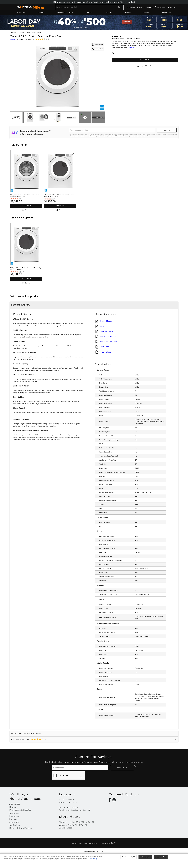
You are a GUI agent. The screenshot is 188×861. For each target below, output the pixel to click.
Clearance (89, 12)
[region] (94, 857)
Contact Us (166, 12)
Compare (28, 210)
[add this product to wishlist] (38, 153)
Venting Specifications (108, 342)
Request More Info (146, 66)
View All (98, 117)
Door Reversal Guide (108, 336)
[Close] (184, 857)
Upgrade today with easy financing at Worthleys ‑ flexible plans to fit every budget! (96, 2)
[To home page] (31, 7)
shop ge (127, 22)
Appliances (21, 12)
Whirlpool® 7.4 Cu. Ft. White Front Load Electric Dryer (26, 268)
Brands (41, 12)
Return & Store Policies (20, 828)
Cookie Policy (92, 858)
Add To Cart (145, 60)
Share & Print (99, 44)
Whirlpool (12, 39)
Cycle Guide (104, 347)
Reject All (145, 857)
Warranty (103, 326)
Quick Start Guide (106, 331)
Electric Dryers (37, 32)
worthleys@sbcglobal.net (77, 810)
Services (127, 12)
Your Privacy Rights (128, 857)
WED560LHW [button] (29, 39)
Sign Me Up (122, 768)
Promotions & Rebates (64, 12)
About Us (146, 12)
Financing (108, 12)
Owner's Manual (106, 321)
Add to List (99, 49)
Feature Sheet (105, 352)
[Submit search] (119, 7)
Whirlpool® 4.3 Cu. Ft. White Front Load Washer (24, 195)
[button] (127, 7)
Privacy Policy (101, 851)
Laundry (21, 32)
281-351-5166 (72, 807)
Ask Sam (167, 130)
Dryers (28, 32)
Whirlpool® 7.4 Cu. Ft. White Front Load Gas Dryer (59, 195)
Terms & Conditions (89, 851)
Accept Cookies (160, 857)
